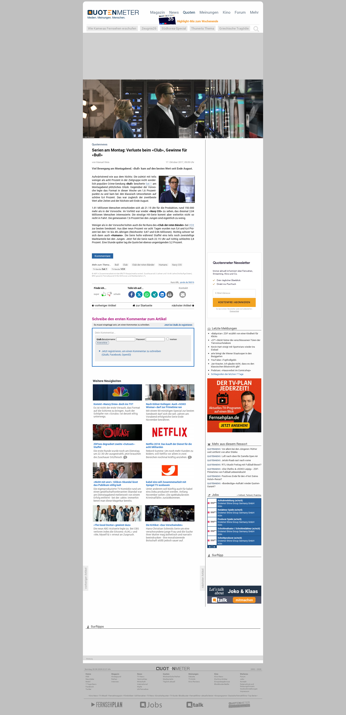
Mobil (88, 681)
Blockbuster (183, 695)
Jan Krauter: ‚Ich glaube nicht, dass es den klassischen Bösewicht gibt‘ (232, 365)
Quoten (189, 12)
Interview (115, 681)
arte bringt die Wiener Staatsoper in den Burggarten (231, 355)
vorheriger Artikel (105, 305)
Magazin (157, 12)
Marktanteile (168, 679)
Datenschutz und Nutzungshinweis (247, 685)
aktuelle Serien (207, 695)
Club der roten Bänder (143, 264)
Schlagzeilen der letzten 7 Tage (227, 374)
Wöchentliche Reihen (171, 676)
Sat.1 (149, 183)
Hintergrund (116, 676)
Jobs (242, 679)
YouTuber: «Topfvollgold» (223, 359)
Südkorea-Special (174, 28)
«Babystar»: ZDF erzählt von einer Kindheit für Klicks (234, 335)
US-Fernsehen (142, 689)
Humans (163, 264)
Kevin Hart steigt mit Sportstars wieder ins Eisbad (233, 348)
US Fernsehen (140, 695)
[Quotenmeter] (113, 14)
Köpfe (139, 686)
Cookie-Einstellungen (249, 689)
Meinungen (208, 12)
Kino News (93, 695)
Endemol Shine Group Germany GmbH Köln (236, 503)
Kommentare (102, 256)
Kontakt (243, 681)
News (174, 12)
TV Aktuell (103, 695)
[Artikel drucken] (170, 295)
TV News (150, 695)
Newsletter (90, 679)
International (142, 684)
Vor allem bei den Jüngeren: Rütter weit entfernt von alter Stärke (232, 450)
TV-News (140, 676)
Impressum (244, 691)
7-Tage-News (91, 684)
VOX (191, 225)
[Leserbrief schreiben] (183, 295)
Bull (117, 264)
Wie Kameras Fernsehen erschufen (112, 28)
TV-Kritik (191, 679)
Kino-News (218, 676)
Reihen (114, 679)
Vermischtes (142, 679)
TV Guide (174, 695)
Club (125, 264)
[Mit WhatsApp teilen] (147, 295)
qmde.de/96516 (187, 282)
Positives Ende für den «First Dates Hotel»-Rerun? (232, 478)
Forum (240, 12)
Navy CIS (177, 264)
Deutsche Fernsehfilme (237, 695)
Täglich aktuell (169, 681)
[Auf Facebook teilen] (131, 295)
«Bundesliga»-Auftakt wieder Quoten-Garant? (233, 485)
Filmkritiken (128, 695)
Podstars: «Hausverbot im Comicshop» (231, 370)
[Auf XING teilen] (154, 295)
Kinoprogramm (221, 695)
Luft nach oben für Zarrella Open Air (232, 456)
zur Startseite (143, 305)
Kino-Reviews (194, 681)
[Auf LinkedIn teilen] (162, 295)
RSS (87, 676)
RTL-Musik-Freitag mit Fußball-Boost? (234, 464)
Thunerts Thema (202, 28)
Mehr (254, 12)
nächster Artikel (182, 305)
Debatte (191, 676)
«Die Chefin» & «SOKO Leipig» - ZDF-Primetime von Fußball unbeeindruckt (233, 470)
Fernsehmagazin (115, 695)
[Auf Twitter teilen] (139, 295)
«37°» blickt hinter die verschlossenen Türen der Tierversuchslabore (235, 341)
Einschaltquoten (162, 695)
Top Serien (252, 695)
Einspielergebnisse (222, 681)
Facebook (90, 686)
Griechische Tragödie (234, 28)
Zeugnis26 (149, 28)
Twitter (88, 689)
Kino (226, 12)
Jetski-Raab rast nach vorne (229, 460)
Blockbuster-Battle (221, 684)
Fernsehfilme (195, 695)
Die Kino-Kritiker (220, 679)
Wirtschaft (141, 681)
